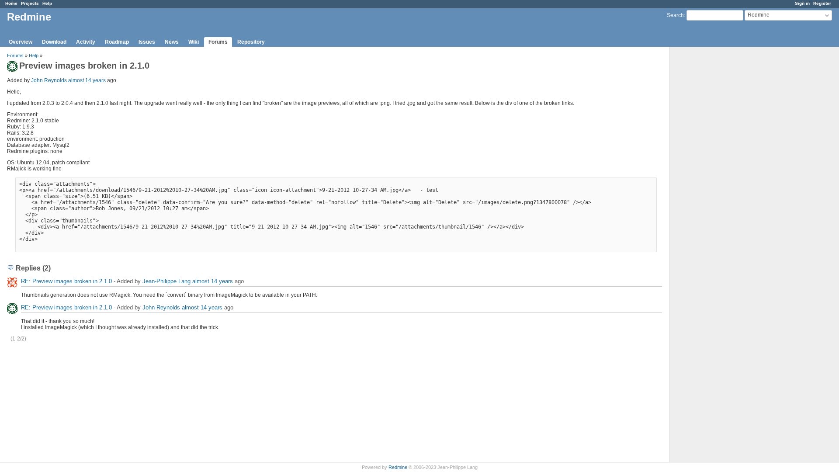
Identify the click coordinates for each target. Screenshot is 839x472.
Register (822, 3)
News (172, 42)
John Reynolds (49, 80)
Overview (20, 42)
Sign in (802, 3)
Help (47, 3)
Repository (251, 42)
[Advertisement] (713, 184)
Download (54, 42)
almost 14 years (87, 80)
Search (675, 15)
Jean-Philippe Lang (166, 281)
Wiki (193, 42)
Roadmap (117, 42)
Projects (30, 3)
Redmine (397, 467)
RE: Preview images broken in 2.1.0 (66, 281)
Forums (218, 42)
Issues (147, 42)
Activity (85, 42)
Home (11, 3)
